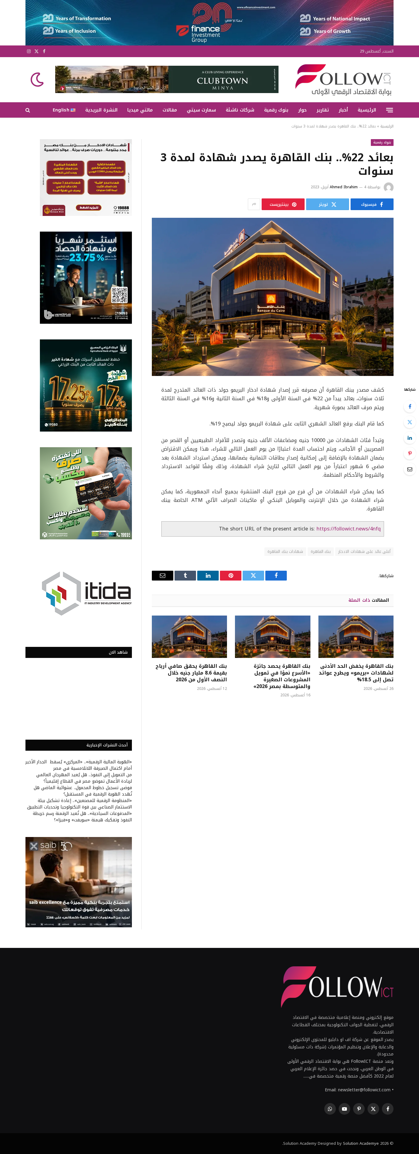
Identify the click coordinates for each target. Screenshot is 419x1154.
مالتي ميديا (140, 110)
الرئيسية (367, 110)
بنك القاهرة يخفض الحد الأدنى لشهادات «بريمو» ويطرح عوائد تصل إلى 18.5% (356, 673)
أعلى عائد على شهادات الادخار (364, 551)
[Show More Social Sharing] (254, 204)
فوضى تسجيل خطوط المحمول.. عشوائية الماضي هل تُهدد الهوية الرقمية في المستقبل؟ (83, 791)
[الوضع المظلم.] (37, 79)
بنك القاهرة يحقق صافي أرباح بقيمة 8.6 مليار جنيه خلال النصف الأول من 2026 (191, 673)
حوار (302, 110)
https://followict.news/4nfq (349, 529)
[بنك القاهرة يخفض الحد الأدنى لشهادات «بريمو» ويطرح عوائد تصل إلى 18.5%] (356, 637)
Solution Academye (361, 1143)
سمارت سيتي (201, 110)
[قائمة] (389, 110)
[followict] (341, 80)
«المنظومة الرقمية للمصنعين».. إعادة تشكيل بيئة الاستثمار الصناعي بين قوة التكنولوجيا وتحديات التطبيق (79, 803)
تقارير (323, 110)
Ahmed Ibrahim (344, 187)
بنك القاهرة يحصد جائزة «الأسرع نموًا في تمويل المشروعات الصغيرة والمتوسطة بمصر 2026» (281, 676)
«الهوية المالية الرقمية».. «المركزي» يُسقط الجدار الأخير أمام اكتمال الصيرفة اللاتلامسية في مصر (78, 765)
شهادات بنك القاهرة (285, 551)
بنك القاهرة (321, 551)
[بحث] (28, 110)
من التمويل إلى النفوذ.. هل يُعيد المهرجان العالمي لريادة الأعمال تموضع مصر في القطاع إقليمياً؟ (84, 778)
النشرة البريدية (101, 110)
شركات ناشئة (240, 110)
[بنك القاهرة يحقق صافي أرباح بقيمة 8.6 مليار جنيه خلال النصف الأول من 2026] (189, 637)
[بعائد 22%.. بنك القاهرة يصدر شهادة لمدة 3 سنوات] (273, 297)
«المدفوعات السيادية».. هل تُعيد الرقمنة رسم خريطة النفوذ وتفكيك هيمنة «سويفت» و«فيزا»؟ (82, 816)
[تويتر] (410, 422)
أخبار (343, 110)
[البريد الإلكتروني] (410, 469)
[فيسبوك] (410, 406)
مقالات (170, 110)
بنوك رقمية (276, 110)
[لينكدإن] (410, 438)
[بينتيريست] (410, 453)
